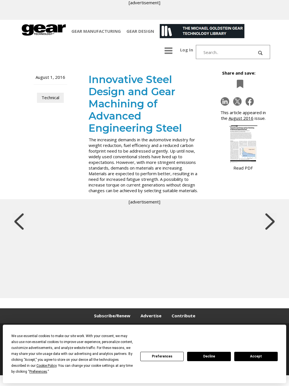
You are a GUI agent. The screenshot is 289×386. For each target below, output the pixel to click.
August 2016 (241, 118)
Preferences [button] (38, 372)
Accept (256, 356)
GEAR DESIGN (140, 31)
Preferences (162, 356)
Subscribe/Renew (112, 315)
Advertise (151, 315)
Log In (186, 50)
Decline (209, 356)
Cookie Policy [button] (46, 366)
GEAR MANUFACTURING (96, 31)
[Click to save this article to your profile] (238, 84)
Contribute (183, 315)
